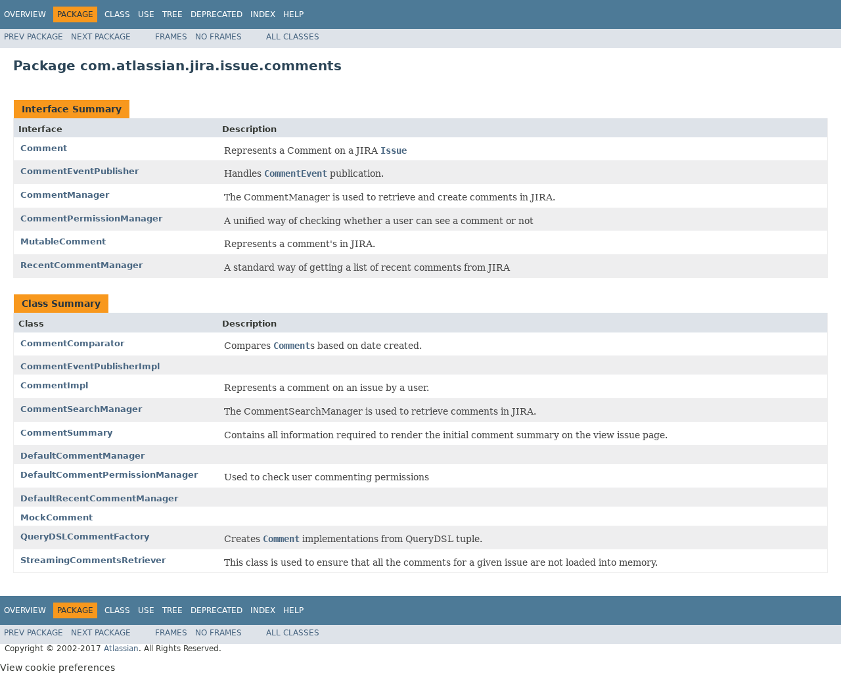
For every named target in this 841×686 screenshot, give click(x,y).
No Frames (218, 36)
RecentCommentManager (81, 265)
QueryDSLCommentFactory (84, 536)
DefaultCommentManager (82, 456)
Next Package (101, 36)
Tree (172, 14)
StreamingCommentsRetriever (93, 560)
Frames (171, 36)
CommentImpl (54, 385)
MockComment (56, 517)
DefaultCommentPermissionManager (109, 475)
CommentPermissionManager (91, 218)
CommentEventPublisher (79, 171)
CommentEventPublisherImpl (90, 366)
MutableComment (63, 241)
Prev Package (33, 36)
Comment (43, 148)
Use (146, 14)
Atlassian (121, 648)
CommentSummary (66, 433)
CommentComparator (72, 343)
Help (293, 14)
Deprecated (216, 14)
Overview (25, 14)
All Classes (292, 36)
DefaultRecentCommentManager (99, 498)
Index (262, 14)
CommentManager (64, 195)
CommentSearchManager (81, 409)
